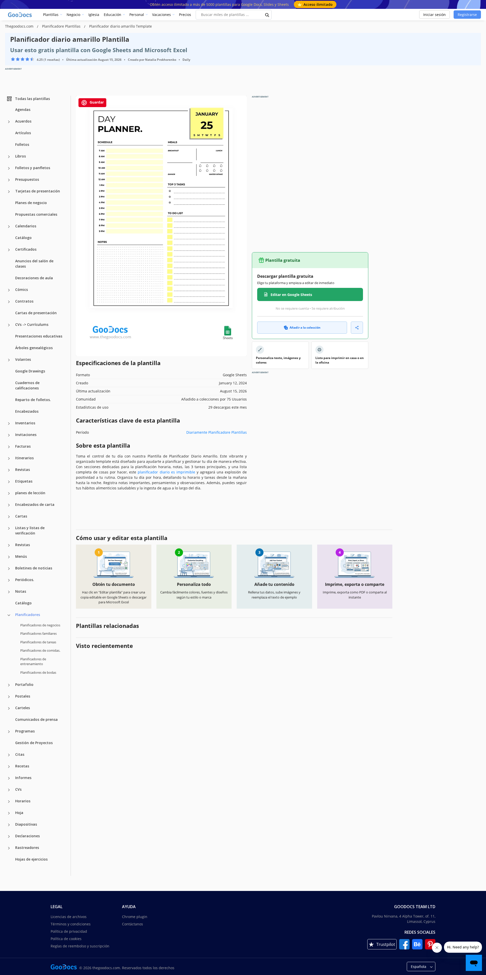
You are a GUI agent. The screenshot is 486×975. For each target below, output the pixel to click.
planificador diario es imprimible (166, 472)
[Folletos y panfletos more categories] (9, 168)
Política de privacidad (69, 931)
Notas (20, 591)
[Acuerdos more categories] (9, 122)
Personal (136, 14)
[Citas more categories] (9, 755)
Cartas (21, 516)
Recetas (22, 766)
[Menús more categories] (9, 557)
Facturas (23, 446)
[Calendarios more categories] (9, 226)
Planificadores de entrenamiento (33, 661)
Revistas (22, 469)
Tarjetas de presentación (37, 191)
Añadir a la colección (305, 327)
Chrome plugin (134, 916)
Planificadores (27, 614)
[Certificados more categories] (9, 250)
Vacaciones (161, 14)
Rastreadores (27, 847)
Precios (185, 14)
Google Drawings (30, 371)
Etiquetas (23, 481)
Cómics (21, 289)
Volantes (23, 359)
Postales (22, 696)
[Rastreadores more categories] (9, 848)
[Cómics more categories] (9, 290)
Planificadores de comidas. (40, 650)
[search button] (267, 15)
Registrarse (467, 14)
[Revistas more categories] (9, 470)
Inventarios (25, 423)
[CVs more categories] (9, 790)
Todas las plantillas (32, 98)
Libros (20, 156)
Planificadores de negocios (40, 625)
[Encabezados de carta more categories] (9, 505)
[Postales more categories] (9, 697)
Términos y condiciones (71, 924)
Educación (112, 14)
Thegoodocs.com (19, 26)
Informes (23, 777)
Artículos (23, 132)
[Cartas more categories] (9, 517)
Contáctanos (132, 924)
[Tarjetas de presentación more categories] (9, 191)
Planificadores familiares (38, 633)
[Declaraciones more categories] (9, 836)
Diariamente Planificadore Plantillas (216, 432)
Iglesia (93, 14)
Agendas (22, 109)
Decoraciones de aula (34, 277)
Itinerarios (24, 457)
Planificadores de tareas (38, 642)
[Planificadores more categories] (9, 615)
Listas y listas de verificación (30, 530)
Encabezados (26, 411)
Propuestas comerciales (36, 214)
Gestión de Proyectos (34, 742)
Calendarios (25, 226)
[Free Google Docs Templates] (20, 14)
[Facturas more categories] (9, 447)
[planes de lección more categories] (9, 493)
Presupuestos (27, 179)
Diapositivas (26, 824)
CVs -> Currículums (31, 324)
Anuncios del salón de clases (34, 263)
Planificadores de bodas (38, 672)
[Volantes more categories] (9, 360)
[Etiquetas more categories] (9, 482)
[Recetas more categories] (9, 766)
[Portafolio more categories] (9, 685)
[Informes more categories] (9, 778)
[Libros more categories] (9, 157)
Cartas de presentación (36, 312)
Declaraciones (27, 835)
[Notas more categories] (9, 592)
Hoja (19, 812)
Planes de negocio (31, 202)
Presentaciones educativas (38, 336)
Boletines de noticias (33, 568)
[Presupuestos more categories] (9, 180)
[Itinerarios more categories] (9, 458)
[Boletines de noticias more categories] (9, 568)
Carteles (22, 707)
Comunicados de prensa (36, 719)
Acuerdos (23, 121)
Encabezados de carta (34, 504)
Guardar (96, 102)
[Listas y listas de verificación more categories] (9, 528)
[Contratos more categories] (9, 302)
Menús (21, 556)
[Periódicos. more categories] (9, 580)
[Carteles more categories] (9, 708)
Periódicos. (24, 579)
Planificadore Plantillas (62, 26)
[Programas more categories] (9, 731)
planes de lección (30, 492)
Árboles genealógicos (34, 347)
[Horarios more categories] (9, 801)
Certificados (25, 249)
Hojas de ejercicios (31, 859)
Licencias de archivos (69, 916)
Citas (19, 754)
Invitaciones (25, 434)
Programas (25, 731)
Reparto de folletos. (33, 399)
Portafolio (24, 684)
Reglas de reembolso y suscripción (80, 946)
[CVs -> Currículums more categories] (9, 325)
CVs (18, 789)
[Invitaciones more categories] (9, 435)
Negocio (73, 14)
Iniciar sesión (434, 14)
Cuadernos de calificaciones (27, 385)
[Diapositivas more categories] (9, 825)
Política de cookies (66, 938)
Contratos (24, 301)
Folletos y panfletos (32, 167)
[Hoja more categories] (9, 813)
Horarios (22, 801)
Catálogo (23, 237)
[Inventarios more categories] (9, 423)
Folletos (22, 144)
